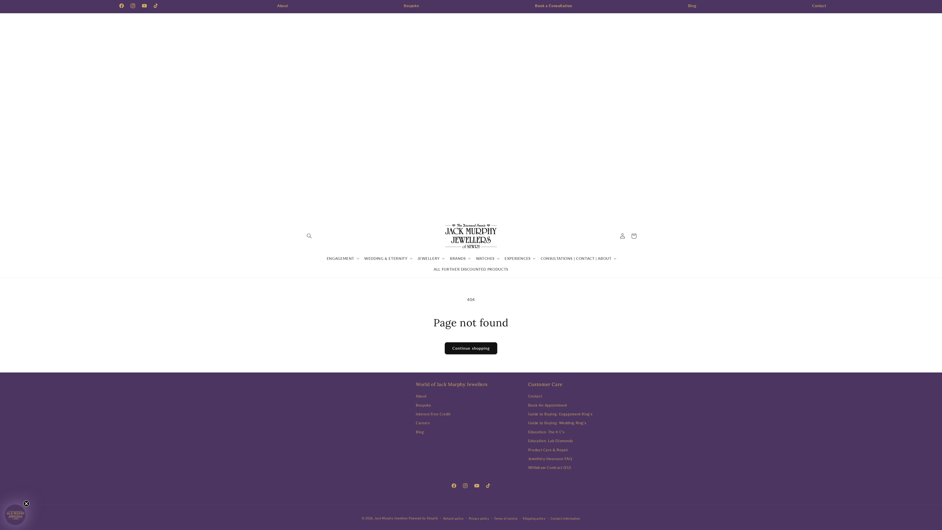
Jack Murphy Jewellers (391, 518)
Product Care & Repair (548, 450)
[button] (309, 236)
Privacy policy (479, 518)
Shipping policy (534, 518)
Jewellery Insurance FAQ (550, 458)
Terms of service (506, 518)
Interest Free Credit (433, 414)
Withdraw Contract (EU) (549, 467)
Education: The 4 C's (546, 432)
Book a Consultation (553, 5)
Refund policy (453, 518)
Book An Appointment (547, 405)
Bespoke (411, 5)
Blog (692, 5)
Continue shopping (471, 348)
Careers (423, 423)
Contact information (565, 518)
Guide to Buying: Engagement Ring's (560, 414)
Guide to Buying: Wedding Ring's (557, 423)
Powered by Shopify (423, 518)
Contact (819, 5)
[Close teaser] (26, 504)
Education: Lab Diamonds (550, 440)
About (282, 5)
